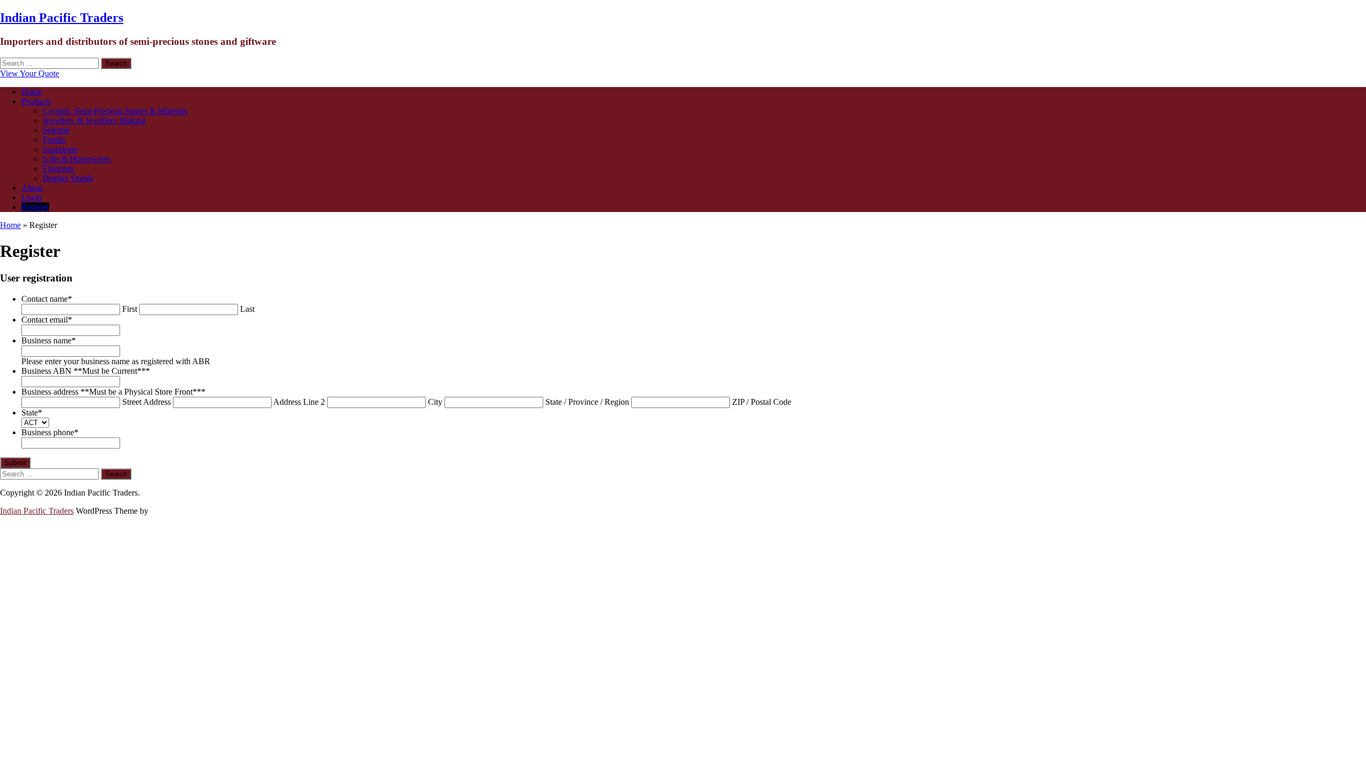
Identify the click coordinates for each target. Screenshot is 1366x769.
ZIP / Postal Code (761, 401)
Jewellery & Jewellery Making (94, 120)
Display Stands (68, 178)
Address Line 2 (299, 401)
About (32, 187)
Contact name (46, 298)
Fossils (54, 139)
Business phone (49, 432)
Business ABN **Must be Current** (85, 370)
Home (31, 91)
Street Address (146, 401)
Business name (48, 340)
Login (31, 197)
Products (36, 101)
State (31, 412)
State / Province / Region (587, 401)
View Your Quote (29, 73)
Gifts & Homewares (76, 158)
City (435, 401)
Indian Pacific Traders (61, 18)
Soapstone (60, 149)
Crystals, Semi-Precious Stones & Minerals (115, 110)
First (129, 308)
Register (35, 206)
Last (247, 308)
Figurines (58, 168)
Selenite (56, 130)
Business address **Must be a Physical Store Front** (113, 391)
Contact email (46, 319)
